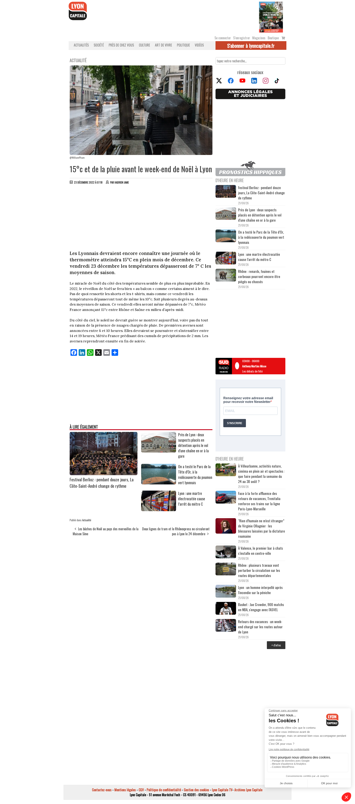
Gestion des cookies (196, 789)
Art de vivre (163, 45)
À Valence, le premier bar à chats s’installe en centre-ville (260, 551)
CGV (141, 789)
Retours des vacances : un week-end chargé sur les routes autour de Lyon (260, 626)
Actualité (86, 520)
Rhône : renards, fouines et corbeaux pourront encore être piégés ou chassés (259, 276)
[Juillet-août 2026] (271, 16)
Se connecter (222, 37)
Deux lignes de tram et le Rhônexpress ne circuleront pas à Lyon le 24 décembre (176, 531)
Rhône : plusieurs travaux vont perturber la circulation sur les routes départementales (259, 570)
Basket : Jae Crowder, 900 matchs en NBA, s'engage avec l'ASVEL (261, 607)
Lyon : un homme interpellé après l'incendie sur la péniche (260, 590)
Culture (144, 45)
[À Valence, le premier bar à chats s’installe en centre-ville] (226, 553)
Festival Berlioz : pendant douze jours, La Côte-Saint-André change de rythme (102, 482)
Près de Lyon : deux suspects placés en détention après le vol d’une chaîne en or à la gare (193, 445)
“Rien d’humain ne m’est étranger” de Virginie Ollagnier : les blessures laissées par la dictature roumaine (261, 528)
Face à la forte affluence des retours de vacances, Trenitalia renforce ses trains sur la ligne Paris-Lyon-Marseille (259, 501)
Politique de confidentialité (164, 789)
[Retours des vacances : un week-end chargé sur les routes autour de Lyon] (226, 626)
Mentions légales (125, 789)
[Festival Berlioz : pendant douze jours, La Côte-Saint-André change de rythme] (103, 473)
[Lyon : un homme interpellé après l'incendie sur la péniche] (226, 592)
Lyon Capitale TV (222, 789)
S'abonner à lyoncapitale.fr (251, 45)
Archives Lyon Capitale (248, 789)
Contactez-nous (102, 789)
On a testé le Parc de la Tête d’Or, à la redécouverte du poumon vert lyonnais (195, 474)
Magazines (258, 37)
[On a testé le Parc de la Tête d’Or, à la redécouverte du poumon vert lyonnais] (158, 483)
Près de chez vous (121, 45)
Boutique (273, 37)
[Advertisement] (141, 218)
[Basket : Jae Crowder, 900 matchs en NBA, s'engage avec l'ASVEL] (226, 609)
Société (99, 45)
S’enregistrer (241, 37)
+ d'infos (276, 645)
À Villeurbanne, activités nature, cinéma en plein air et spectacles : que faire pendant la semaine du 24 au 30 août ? (261, 473)
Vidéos (199, 45)
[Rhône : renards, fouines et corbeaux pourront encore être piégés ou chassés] (226, 276)
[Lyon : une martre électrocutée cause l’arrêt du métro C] (158, 509)
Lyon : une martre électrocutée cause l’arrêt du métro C (191, 499)
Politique (183, 45)
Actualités (81, 45)
